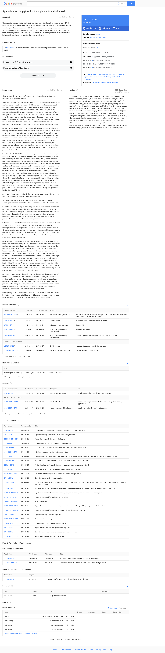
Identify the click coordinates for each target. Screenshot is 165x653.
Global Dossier (106, 82)
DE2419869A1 (9, 461)
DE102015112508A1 (11, 402)
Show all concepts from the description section (20, 634)
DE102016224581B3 (11, 506)
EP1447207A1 (9, 527)
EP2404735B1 (8, 443)
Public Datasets (80, 650)
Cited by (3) (122, 74)
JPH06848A (8, 325)
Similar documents (99, 77)
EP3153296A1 (9, 532)
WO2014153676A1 (10, 474)
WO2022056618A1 (10, 408)
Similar (117, 28)
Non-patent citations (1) (108, 74)
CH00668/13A (9, 558)
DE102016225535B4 (11, 510)
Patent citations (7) (93, 74)
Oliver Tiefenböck (103, 37)
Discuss (115, 82)
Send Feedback (66, 650)
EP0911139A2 (9, 329)
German (98, 34)
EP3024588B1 (8, 469)
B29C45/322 (10, 48)
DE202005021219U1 (11, 536)
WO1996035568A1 (10, 452)
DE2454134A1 (9, 482)
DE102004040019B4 (11, 439)
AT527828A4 (8, 393)
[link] (38, 49)
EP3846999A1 (9, 478)
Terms (91, 650)
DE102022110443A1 (11, 519)
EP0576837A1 (9, 321)
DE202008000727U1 (11, 350)
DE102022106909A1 (11, 501)
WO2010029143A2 (10, 497)
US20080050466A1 (11, 335)
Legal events (87, 77)
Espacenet (96, 82)
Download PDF (91, 28)
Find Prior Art (106, 28)
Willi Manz (93, 37)
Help (110, 650)
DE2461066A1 (9, 448)
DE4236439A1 (9, 465)
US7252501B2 (9, 346)
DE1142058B (8, 430)
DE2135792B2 (9, 514)
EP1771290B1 (8, 435)
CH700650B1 (8, 523)
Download (113, 608)
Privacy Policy (101, 650)
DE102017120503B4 (11, 493)
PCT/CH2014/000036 (11, 563)
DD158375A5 (8, 488)
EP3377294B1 (8, 456)
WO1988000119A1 (10, 314)
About (55, 650)
